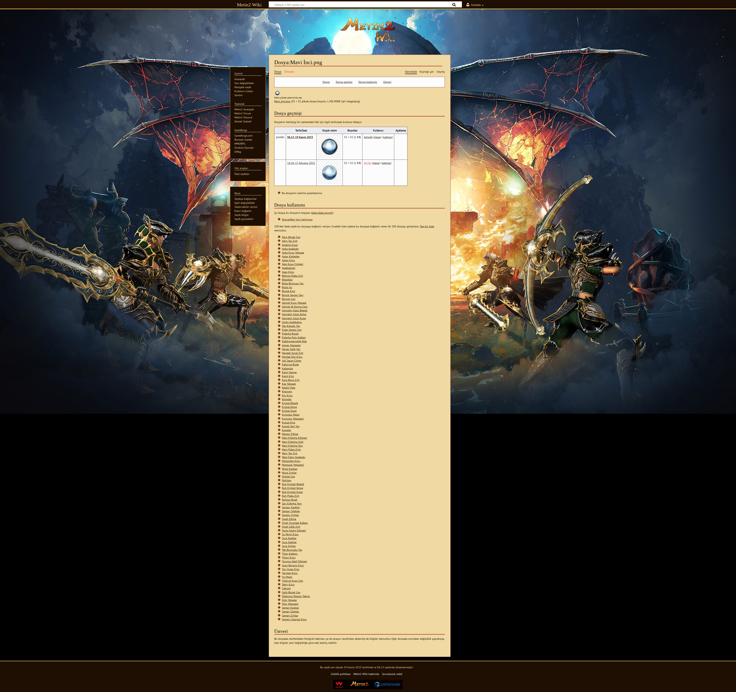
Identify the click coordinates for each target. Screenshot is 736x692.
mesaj (377, 137)
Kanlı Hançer (289, 372)
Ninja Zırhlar (289, 472)
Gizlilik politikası (341, 674)
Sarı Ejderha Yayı (292, 503)
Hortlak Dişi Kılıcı (292, 357)
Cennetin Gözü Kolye (294, 314)
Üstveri (387, 82)
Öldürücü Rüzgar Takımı (296, 596)
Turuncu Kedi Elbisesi (294, 561)
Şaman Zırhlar (290, 615)
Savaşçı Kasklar (291, 507)
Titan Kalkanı (290, 553)
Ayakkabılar (288, 268)
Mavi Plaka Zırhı (291, 449)
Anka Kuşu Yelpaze (293, 252)
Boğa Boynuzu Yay (293, 283)
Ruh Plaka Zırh (290, 496)
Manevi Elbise (290, 434)
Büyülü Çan (288, 299)
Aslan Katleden (291, 256)
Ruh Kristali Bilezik (293, 484)
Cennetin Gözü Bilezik (294, 310)
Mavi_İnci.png (282, 101)
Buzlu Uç (287, 287)
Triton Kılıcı (289, 557)
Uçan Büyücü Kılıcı (293, 565)
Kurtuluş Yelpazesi (293, 418)
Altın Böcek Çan (291, 237)
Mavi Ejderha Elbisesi (294, 438)
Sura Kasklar (289, 538)
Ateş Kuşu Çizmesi (292, 264)
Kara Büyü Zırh (291, 380)
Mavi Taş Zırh (289, 453)
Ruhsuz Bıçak (289, 499)
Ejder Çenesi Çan (291, 330)
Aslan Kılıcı (288, 260)
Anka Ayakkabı (290, 249)
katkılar (387, 137)
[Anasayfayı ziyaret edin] (368, 29)
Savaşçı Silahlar (291, 511)
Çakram (286, 588)
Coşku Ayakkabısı (292, 322)
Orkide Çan (288, 476)
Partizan (286, 480)
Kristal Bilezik (290, 403)
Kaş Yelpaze (289, 384)
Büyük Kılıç (288, 291)
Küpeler (286, 430)
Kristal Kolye (289, 407)
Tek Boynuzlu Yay (292, 550)
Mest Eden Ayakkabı (293, 457)
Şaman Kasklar (290, 607)
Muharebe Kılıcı (291, 461)
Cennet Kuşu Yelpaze (294, 303)
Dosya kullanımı (367, 82)
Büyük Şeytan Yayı (292, 295)
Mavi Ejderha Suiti (292, 442)
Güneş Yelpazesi (291, 345)
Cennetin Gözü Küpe (294, 318)
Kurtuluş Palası (291, 414)
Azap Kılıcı (288, 272)
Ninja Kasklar (289, 469)
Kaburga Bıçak (290, 364)
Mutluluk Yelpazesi (293, 465)
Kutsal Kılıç (288, 422)
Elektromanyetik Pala (294, 341)
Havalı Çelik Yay (291, 349)
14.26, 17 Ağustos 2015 (301, 163)
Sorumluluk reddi (392, 674)
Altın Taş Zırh (289, 241)
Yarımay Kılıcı (290, 573)
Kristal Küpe (289, 411)
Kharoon (287, 391)
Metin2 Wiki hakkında (366, 674)
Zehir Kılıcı (288, 584)
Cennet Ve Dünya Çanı (295, 306)
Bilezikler (287, 279)
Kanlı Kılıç (288, 376)
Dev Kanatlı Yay (291, 326)
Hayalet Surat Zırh (292, 353)
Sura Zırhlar (289, 546)
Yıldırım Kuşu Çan (292, 580)
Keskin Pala (288, 387)
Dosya (326, 82)
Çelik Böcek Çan (291, 592)
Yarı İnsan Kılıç (290, 569)
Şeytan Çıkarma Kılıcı (294, 619)
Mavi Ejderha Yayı (292, 445)
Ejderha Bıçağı (290, 333)
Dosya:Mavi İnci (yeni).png (297, 219)
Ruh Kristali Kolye (292, 488)
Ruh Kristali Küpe (292, 492)
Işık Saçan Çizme (291, 360)
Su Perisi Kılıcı (290, 534)
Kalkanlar (287, 368)
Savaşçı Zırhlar (290, 515)
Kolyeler (287, 399)
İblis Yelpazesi (290, 604)
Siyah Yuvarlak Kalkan (295, 523)
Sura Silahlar (289, 542)
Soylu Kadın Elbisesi (294, 530)
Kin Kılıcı (287, 395)
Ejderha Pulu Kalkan (294, 337)
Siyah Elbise (289, 519)
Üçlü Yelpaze (289, 600)
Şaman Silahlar (290, 611)
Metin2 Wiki (249, 4)
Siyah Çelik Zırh (291, 526)
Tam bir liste (427, 226)
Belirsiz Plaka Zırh (292, 276)
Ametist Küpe (290, 245)
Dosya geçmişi (344, 82)
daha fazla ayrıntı (322, 213)
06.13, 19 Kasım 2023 (300, 137)
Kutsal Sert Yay (291, 426)
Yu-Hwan (287, 577)
